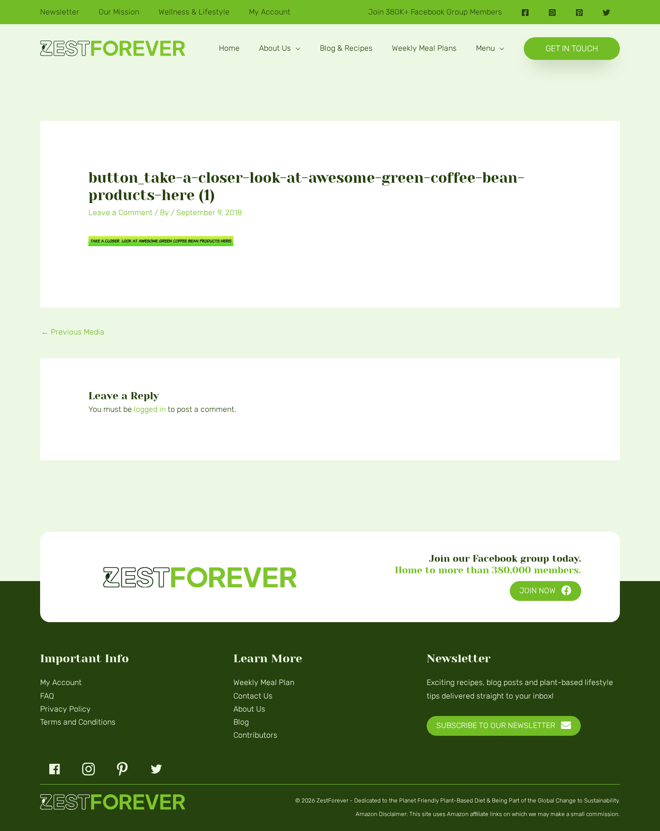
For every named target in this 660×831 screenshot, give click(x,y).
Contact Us (253, 695)
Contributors (255, 735)
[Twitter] (606, 12)
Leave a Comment (120, 212)
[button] (296, 48)
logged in (150, 409)
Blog (241, 722)
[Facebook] (525, 12)
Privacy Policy (65, 709)
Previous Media (72, 331)
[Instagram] (552, 12)
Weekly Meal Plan (263, 682)
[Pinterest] (579, 12)
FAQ (47, 695)
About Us (249, 709)
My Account (61, 682)
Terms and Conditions (77, 722)
